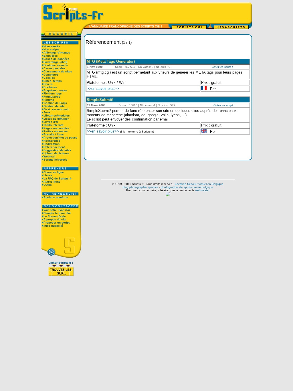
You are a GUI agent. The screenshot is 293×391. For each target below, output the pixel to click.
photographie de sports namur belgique (187, 187)
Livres (47, 175)
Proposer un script (56, 222)
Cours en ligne (53, 172)
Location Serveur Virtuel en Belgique (199, 183)
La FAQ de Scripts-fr (57, 178)
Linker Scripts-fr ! (61, 262)
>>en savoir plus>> (103, 88)
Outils (47, 184)
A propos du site (54, 219)
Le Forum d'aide (54, 216)
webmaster (202, 190)
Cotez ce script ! (222, 66)
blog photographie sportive (140, 187)
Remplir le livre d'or (57, 213)
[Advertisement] (181, 12)
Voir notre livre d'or (56, 210)
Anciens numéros (55, 197)
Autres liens (51, 181)
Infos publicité (53, 225)
